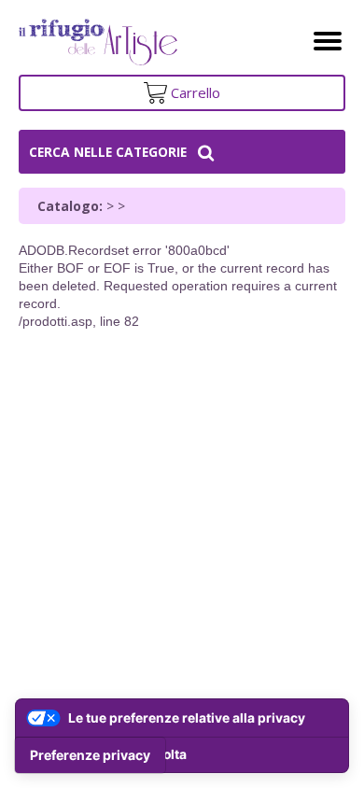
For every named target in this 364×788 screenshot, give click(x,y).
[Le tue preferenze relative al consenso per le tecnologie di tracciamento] (90, 755)
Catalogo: (70, 206)
